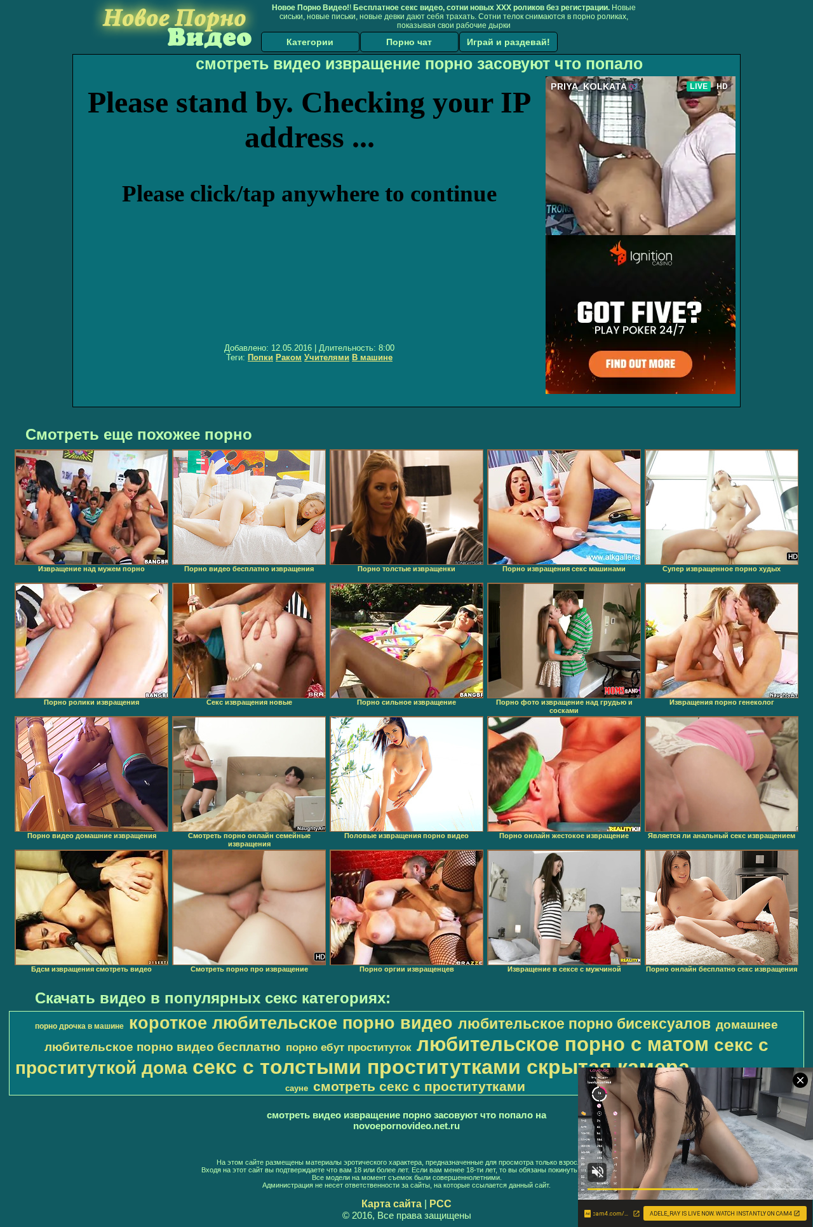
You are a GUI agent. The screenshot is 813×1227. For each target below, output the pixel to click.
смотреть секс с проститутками (419, 1086)
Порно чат (409, 42)
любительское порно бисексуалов (584, 1023)
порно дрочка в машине (79, 1026)
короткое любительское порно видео (291, 1023)
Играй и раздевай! (508, 42)
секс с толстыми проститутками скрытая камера (441, 1066)
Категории (309, 42)
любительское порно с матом (563, 1044)
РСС (440, 1203)
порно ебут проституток (349, 1047)
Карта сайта (391, 1203)
